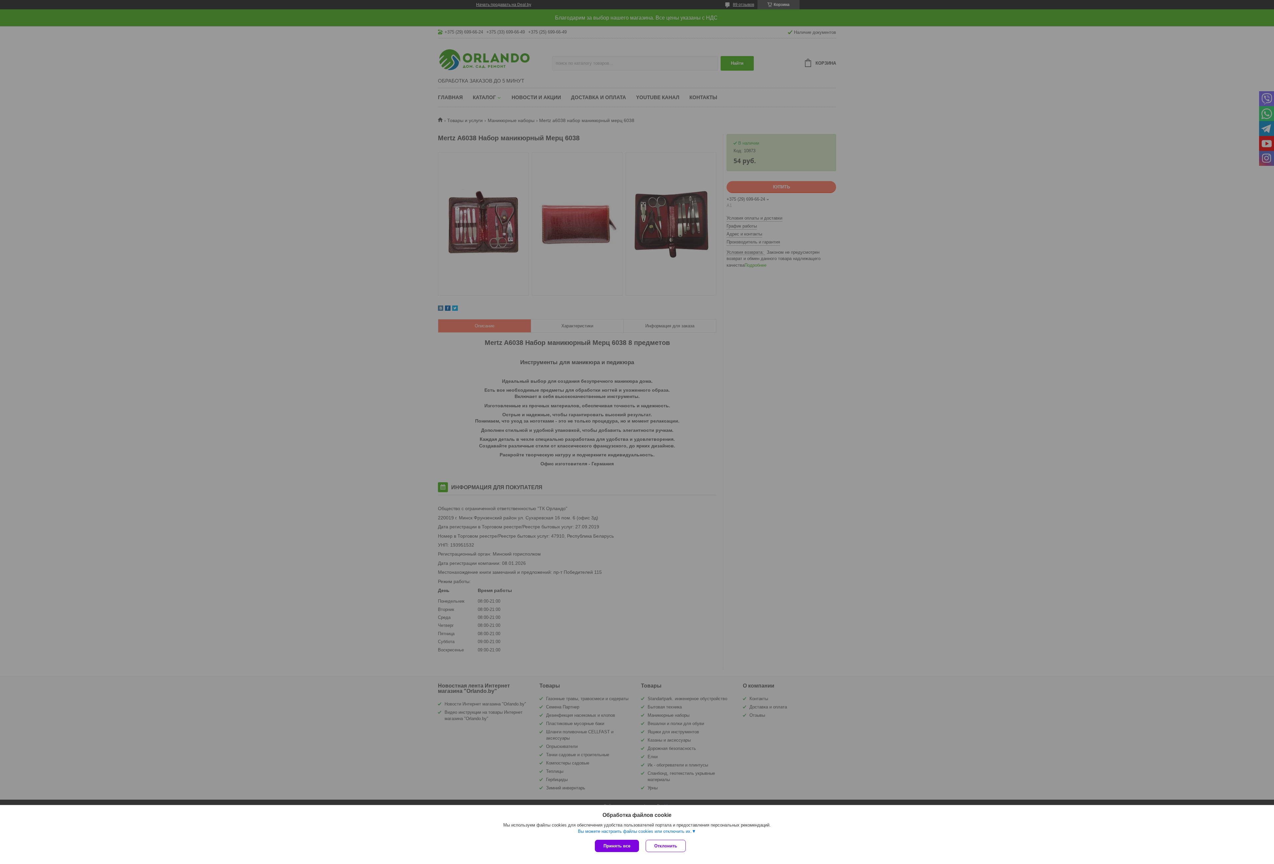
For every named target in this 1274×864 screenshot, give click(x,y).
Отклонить (665, 845)
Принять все (616, 845)
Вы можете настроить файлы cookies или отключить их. (635, 831)
